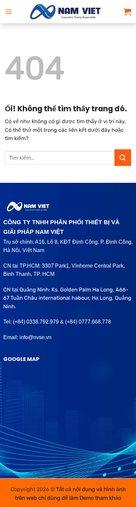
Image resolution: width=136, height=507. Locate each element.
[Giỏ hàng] (127, 11)
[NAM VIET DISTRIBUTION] (68, 11)
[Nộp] (123, 157)
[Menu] (8, 11)
